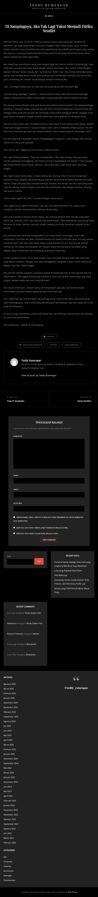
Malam (36, 633)
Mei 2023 (8, 791)
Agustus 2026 (10, 684)
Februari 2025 (10, 749)
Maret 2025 (9, 744)
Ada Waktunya (60, 575)
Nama (16, 475)
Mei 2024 (8, 768)
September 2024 (11, 763)
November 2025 (11, 707)
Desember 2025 (11, 702)
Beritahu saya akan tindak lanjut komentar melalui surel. (42, 528)
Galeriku (7, 866)
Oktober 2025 (10, 712)
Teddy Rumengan (49, 5)
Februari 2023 (10, 800)
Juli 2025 (7, 726)
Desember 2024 (11, 758)
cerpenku (53, 345)
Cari (9, 556)
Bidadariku (31, 644)
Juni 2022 (8, 833)
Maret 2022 (9, 838)
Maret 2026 (9, 688)
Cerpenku (50, 336)
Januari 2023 (9, 805)
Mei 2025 (8, 735)
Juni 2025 (8, 730)
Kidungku (8, 875)
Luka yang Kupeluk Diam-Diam (68, 570)
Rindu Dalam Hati (33, 613)
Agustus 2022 (10, 828)
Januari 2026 (9, 698)
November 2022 (11, 814)
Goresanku (9, 871)
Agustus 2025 (10, 721)
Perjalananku (9, 880)
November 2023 (11, 782)
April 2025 (8, 740)
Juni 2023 (8, 786)
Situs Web (17, 503)
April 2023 (8, 796)
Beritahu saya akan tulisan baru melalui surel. (37, 534)
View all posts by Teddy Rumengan (38, 375)
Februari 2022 (10, 842)
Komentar (18, 436)
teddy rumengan (71, 345)
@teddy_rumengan (76, 688)
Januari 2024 (9, 777)
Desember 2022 (11, 810)
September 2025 (11, 716)
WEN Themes (72, 892)
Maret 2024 (9, 772)
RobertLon (12, 623)
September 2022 (11, 824)
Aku (5, 857)
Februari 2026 (10, 693)
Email (16, 489)
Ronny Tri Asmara (15, 633)
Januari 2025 (9, 754)
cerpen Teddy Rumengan (32, 345)
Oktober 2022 (10, 819)
